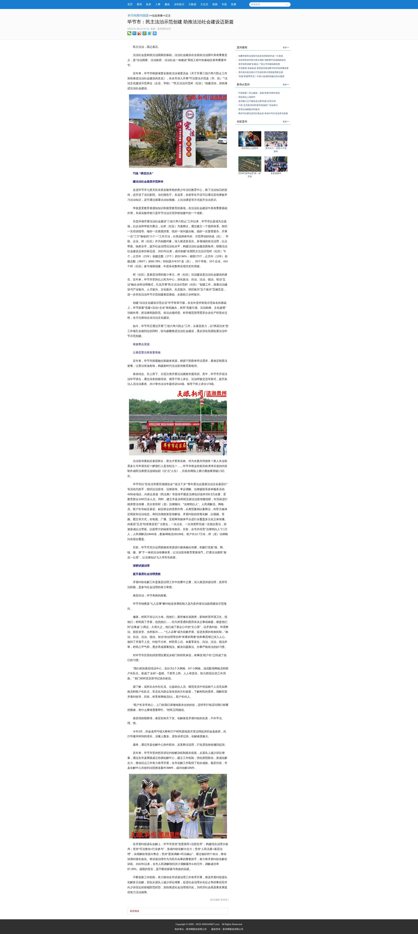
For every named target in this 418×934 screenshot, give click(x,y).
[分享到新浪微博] (139, 33)
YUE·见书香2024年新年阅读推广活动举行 (258, 105)
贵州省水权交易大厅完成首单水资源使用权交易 (260, 72)
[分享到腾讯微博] (134, 33)
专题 (224, 4)
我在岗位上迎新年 (246, 97)
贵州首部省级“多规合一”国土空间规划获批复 (259, 64)
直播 (233, 4)
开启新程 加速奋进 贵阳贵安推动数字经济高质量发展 (263, 68)
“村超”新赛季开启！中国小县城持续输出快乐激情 (261, 76)
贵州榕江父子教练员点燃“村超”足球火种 (257, 101)
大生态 (204, 4)
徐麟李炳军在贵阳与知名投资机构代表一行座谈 (260, 56)
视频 (214, 4)
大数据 (192, 4)
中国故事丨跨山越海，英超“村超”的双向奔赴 (259, 93)
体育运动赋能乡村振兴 (249, 109)
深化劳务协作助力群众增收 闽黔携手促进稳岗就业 (262, 60)
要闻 (139, 4)
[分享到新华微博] (150, 33)
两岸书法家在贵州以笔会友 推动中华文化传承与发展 (263, 113)
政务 (148, 4)
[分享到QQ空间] (145, 33)
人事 (158, 4)
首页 (130, 4)
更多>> (286, 47)
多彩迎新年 (276, 173)
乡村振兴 (179, 4)
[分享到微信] (129, 33)
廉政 (167, 4)
